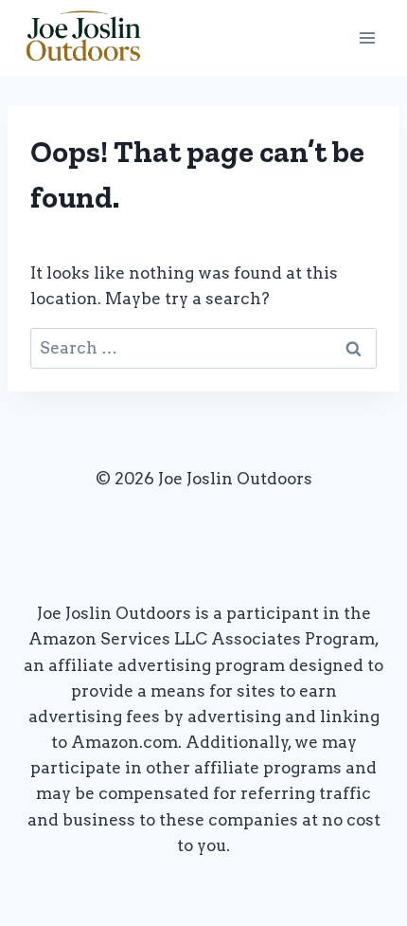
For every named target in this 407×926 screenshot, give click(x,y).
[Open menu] (366, 37)
